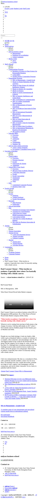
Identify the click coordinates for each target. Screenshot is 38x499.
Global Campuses (17, 57)
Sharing (11, 240)
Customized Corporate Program (22, 185)
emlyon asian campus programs (18, 146)
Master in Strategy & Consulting (22, 89)
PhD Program (16, 202)
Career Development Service (21, 234)
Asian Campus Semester (19, 147)
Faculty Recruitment (18, 199)
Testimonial (16, 178)
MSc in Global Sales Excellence (22, 126)
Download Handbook (7, 416)
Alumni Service (13, 233)
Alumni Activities (17, 236)
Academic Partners (14, 252)
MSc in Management (25, 371)
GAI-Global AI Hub (18, 217)
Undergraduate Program (16, 69)
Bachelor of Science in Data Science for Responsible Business (24, 72)
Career (14, 140)
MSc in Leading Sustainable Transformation (21, 102)
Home (6, 44)
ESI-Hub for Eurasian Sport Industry (23, 210)
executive (10, 490)
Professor (15, 195)
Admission (15, 139)
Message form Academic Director (22, 170)
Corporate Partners (14, 254)
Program (15, 137)
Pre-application (5, 415)
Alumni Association (15, 231)
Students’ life (16, 144)
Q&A (14, 181)
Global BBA (16, 75)
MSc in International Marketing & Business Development (22, 129)
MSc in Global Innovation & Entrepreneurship (21, 120)
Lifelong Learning (18, 238)
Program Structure (18, 160)
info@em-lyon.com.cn (8, 431)
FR (6, 16)
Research (11, 201)
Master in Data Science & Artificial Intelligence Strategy (23, 86)
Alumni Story (16, 242)
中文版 (7, 41)
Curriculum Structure (18, 172)
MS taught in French (18, 131)
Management (16, 53)
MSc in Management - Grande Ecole (23, 80)
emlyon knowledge (14, 206)
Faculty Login (9, 8)
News (14, 60)
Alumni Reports (17, 243)
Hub (10, 208)
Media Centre (13, 59)
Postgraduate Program (15, 78)
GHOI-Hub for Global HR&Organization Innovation (21, 214)
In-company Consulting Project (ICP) (23, 149)
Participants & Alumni (19, 163)
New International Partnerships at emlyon (17, 384)
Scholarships (16, 142)
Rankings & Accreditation (20, 55)
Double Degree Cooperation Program (24, 76)
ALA (23, 497)
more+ (12, 375)
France (9, 486)
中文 (6, 12)
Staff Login (26, 8)
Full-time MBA (13, 133)
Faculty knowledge (18, 176)
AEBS (7, 491)
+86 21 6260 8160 (10, 473)
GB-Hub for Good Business (21, 211)
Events (14, 62)
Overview (15, 135)
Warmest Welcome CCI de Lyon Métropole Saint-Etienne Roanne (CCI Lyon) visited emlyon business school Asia (21, 380)
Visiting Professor (17, 197)
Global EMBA (13, 156)
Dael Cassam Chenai (12, 371)
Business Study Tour (18, 186)
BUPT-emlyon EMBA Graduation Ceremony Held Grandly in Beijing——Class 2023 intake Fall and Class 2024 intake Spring (20, 396)
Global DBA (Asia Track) (17, 167)
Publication (15, 204)
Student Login (18, 8)
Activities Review (17, 245)
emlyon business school (16, 51)
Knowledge (11, 488)
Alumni (3, 371)
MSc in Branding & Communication (23, 99)
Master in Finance (17, 91)
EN (11, 41)
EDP (10, 183)
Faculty (14, 162)
